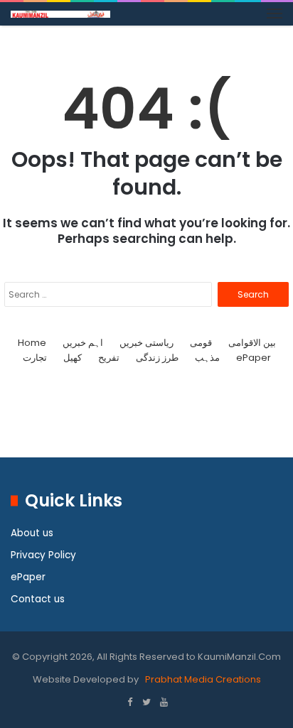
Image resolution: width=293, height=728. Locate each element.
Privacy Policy (43, 555)
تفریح (108, 357)
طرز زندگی (157, 357)
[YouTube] (163, 703)
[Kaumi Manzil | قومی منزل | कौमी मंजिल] (60, 13)
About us (32, 533)
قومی (201, 342)
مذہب (207, 357)
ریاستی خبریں (146, 342)
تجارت (35, 357)
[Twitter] (146, 703)
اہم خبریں (83, 342)
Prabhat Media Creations (202, 679)
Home (32, 342)
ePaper (253, 357)
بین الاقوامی (252, 342)
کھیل (72, 357)
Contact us (38, 599)
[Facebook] (129, 703)
